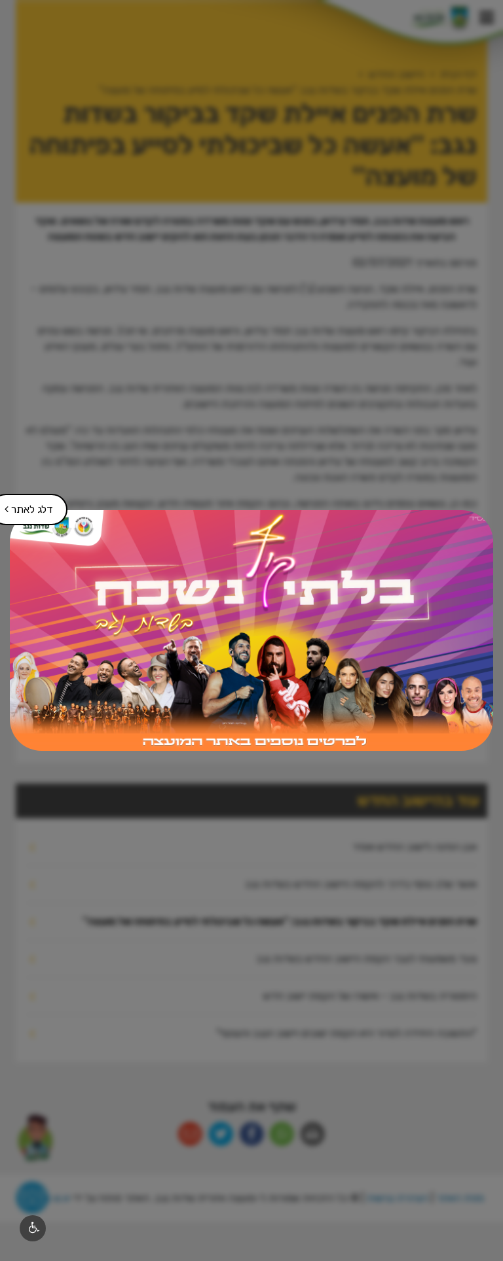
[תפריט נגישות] (33, 1228)
